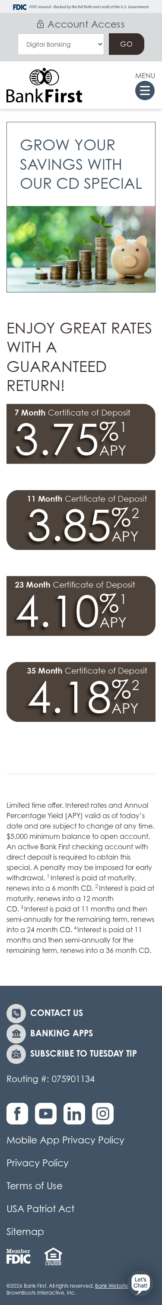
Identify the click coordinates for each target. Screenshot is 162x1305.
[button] (140, 1283)
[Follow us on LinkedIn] (76, 1118)
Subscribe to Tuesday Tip (83, 1053)
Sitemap (25, 1231)
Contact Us (56, 1012)
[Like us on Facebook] (19, 1118)
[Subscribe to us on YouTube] (48, 1118)
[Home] (44, 85)
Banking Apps (61, 1033)
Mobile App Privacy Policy (65, 1140)
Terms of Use (34, 1185)
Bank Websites (112, 1286)
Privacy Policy (37, 1162)
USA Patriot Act (40, 1208)
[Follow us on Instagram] (105, 1118)
